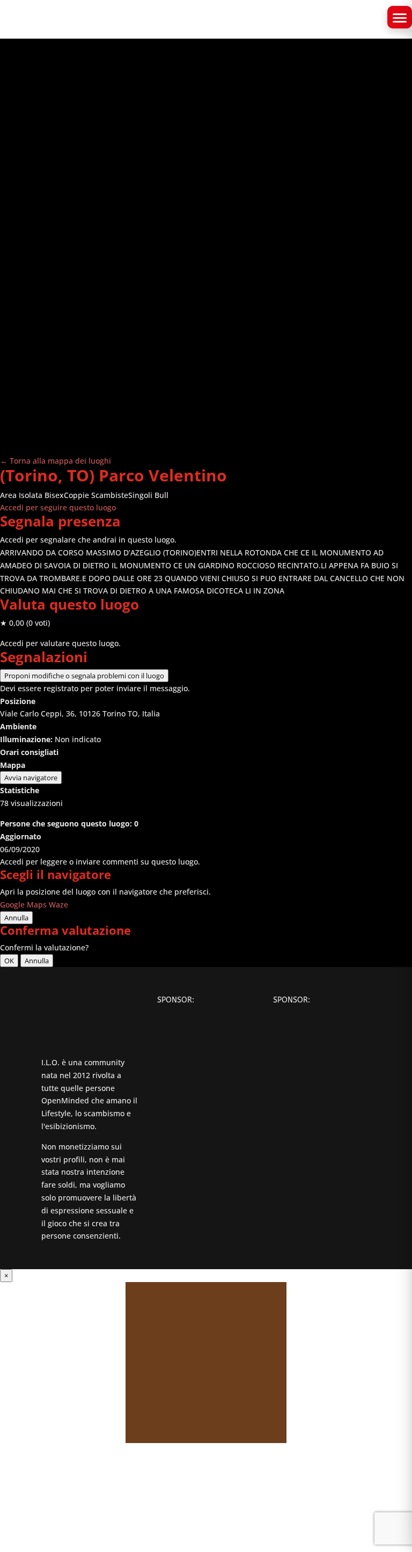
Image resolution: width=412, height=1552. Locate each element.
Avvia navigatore (30, 777)
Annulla (16, 918)
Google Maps (23, 904)
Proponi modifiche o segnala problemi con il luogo (84, 675)
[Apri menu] (399, 17)
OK (9, 960)
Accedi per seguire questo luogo (58, 507)
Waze (58, 904)
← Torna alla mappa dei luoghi (55, 461)
